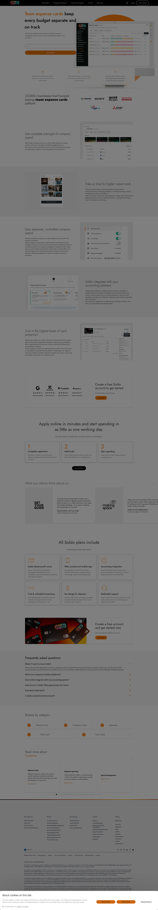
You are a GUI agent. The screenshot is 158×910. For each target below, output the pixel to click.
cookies (19, 907)
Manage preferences (146, 902)
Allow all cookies (106, 902)
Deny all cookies (126, 902)
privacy (27, 907)
